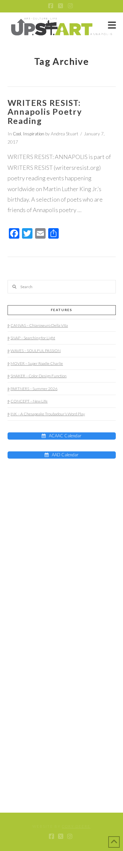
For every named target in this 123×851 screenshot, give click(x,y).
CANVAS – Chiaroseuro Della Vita (39, 325)
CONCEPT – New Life (29, 401)
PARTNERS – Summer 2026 (33, 388)
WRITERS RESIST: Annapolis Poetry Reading (45, 112)
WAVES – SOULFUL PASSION (35, 350)
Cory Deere (76, 826)
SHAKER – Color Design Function (38, 375)
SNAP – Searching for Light (32, 337)
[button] (112, 25)
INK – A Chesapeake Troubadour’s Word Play (47, 413)
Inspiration (33, 133)
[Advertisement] (49, 511)
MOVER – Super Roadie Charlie (36, 363)
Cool (17, 133)
